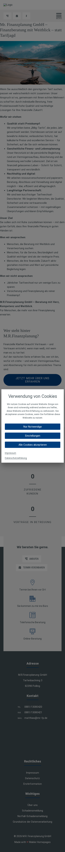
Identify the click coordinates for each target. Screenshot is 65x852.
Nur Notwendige (32, 426)
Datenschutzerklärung (16, 458)
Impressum (10, 453)
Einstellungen (32, 435)
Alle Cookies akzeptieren (32, 444)
